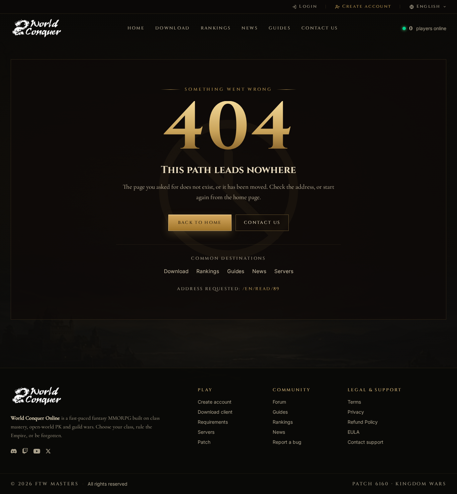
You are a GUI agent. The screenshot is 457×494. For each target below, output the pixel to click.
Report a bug (287, 442)
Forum (279, 402)
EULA (354, 432)
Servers (283, 271)
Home (136, 28)
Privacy (356, 412)
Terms (354, 402)
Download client (215, 412)
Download (172, 28)
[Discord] (14, 451)
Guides (280, 28)
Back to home (200, 223)
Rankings (216, 28)
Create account (215, 402)
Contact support (365, 442)
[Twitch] (25, 451)
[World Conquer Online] (37, 28)
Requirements (213, 422)
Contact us (319, 28)
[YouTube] (36, 451)
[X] (48, 451)
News (250, 28)
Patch (204, 442)
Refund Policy (363, 422)
